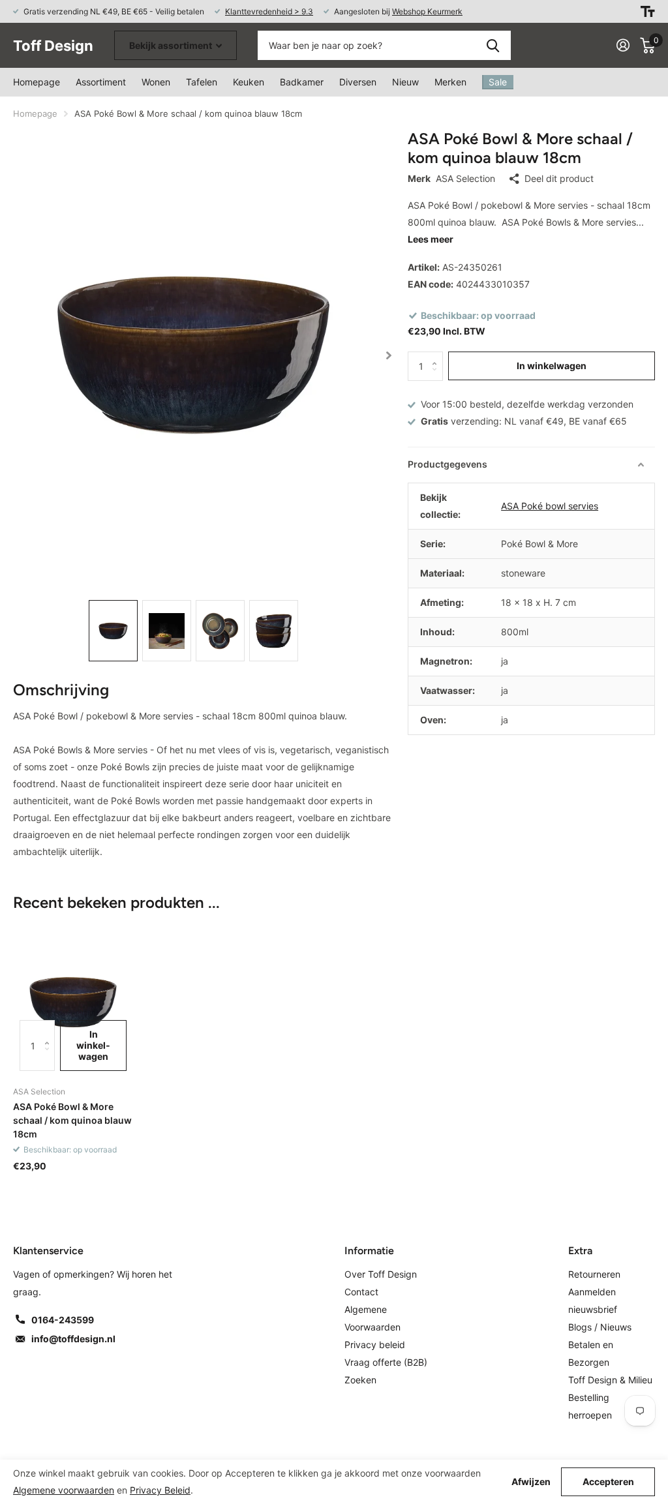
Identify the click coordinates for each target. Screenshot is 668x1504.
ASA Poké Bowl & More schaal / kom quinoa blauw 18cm (72, 1120)
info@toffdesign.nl (73, 1338)
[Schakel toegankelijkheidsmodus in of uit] (648, 11)
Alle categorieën (156, 82)
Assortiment (101, 81)
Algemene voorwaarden (63, 1490)
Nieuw (405, 81)
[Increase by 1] (438, 356)
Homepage (36, 81)
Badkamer (302, 81)
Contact (361, 1291)
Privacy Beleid (160, 1490)
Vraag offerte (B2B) (385, 1362)
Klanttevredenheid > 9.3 (269, 11)
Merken (450, 81)
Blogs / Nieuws (599, 1326)
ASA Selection (465, 178)
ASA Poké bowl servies (549, 505)
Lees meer (430, 239)
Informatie (369, 1250)
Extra (580, 1250)
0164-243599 (62, 1319)
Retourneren (594, 1274)
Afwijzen (531, 1482)
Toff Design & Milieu (610, 1379)
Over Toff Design (380, 1274)
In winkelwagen (551, 365)
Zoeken (493, 45)
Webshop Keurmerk (427, 11)
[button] (389, 355)
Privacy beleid (374, 1344)
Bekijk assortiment (171, 45)
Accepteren (608, 1481)
